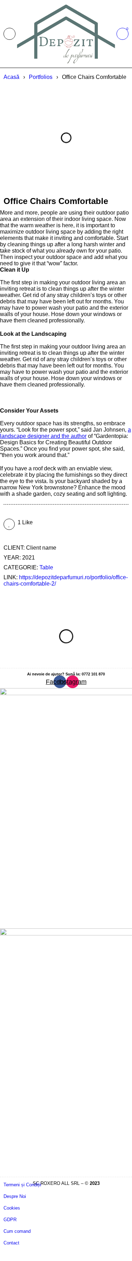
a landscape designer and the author (65, 433)
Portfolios (40, 77)
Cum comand (17, 1231)
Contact (11, 1242)
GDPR (10, 1219)
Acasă (11, 77)
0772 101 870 (93, 674)
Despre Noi (15, 1196)
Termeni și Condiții (22, 1184)
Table (46, 567)
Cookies (12, 1208)
